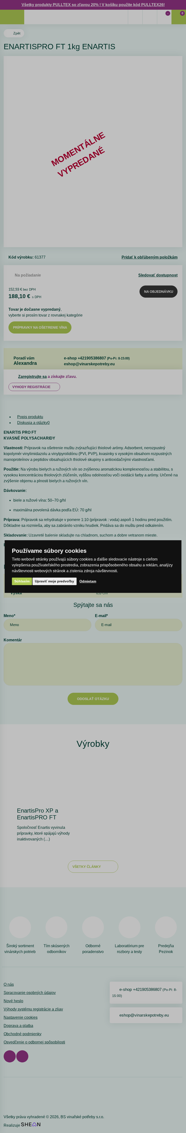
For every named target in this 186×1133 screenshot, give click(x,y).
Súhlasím (22, 581)
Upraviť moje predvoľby (54, 581)
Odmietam (87, 581)
